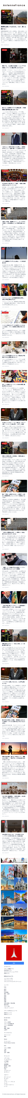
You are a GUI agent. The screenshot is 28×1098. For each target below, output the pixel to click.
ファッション (7, 1035)
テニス (5, 1083)
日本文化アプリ (8, 970)
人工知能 (6, 1061)
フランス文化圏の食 (9, 1023)
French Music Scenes (9, 1043)
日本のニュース (8, 1012)
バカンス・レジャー (9, 1008)
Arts (5, 1045)
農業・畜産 (6, 1028)
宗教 (5, 1001)
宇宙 (5, 1069)
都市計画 (6, 1004)
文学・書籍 (6, 1052)
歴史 (5, 998)
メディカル (6, 1058)
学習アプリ (6, 973)
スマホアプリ (7, 966)
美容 (5, 1036)
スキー (5, 1080)
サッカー (6, 1078)
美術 (5, 1051)
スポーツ (6, 1075)
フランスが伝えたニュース (10, 1010)
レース (5, 1086)
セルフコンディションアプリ (11, 972)
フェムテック (7, 1070)
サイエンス (6, 1056)
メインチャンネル (8, 978)
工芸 (5, 1049)
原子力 (5, 1067)
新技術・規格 (7, 1066)
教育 (5, 997)
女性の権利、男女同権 (9, 1003)
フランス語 (6, 1006)
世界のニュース (8, 1014)
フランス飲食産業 (8, 1025)
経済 (5, 989)
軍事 (5, 1000)
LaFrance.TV (10, 976)
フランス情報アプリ (9, 968)
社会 (5, 987)
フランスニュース (8, 980)
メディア (6, 1062)
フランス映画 (7, 1048)
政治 (5, 990)
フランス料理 (7, 1022)
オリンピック (7, 1077)
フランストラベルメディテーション (12, 981)
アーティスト (7, 1041)
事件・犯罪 (6, 994)
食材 (5, 1026)
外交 (5, 995)
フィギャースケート (9, 1084)
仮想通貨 (6, 1064)
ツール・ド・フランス (9, 1081)
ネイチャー (6, 1072)
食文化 (5, 1020)
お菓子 (5, 1030)
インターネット (8, 1059)
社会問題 (6, 992)
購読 (14, 963)
